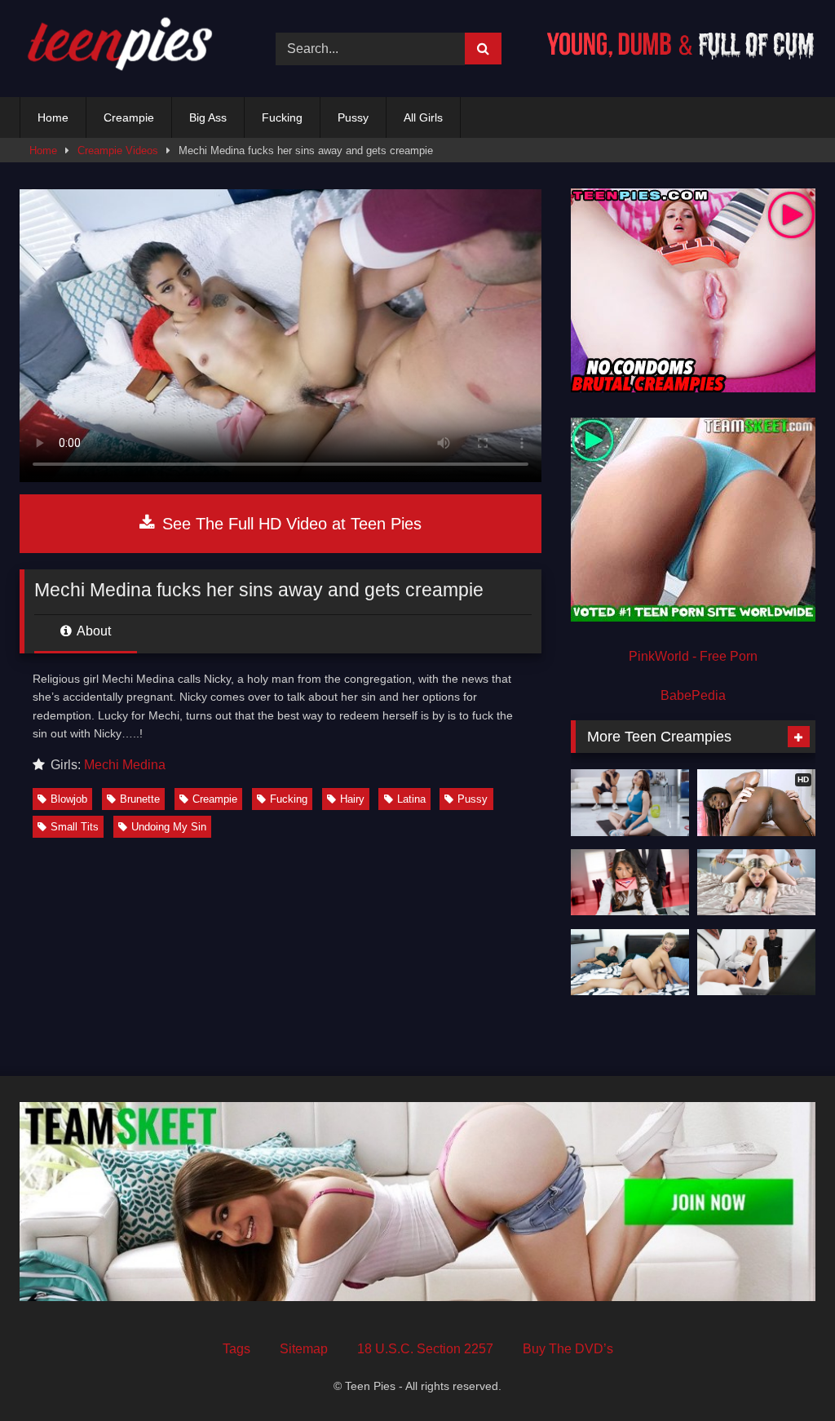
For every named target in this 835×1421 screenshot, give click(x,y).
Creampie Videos (117, 150)
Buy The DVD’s (568, 1349)
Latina (411, 799)
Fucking (282, 117)
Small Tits (75, 827)
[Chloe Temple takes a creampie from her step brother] (756, 962)
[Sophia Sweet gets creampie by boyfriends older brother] (630, 962)
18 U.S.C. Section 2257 (425, 1349)
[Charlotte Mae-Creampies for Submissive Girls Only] (630, 882)
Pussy (353, 117)
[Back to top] (784, 1372)
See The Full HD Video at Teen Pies (289, 524)
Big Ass (208, 117)
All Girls (423, 117)
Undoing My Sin (168, 827)
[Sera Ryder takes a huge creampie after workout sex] (630, 802)
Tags (236, 1349)
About (92, 631)
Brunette (140, 799)
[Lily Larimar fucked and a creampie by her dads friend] (756, 882)
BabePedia (693, 695)
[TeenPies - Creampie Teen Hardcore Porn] (129, 48)
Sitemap (304, 1349)
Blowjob (69, 799)
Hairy (352, 799)
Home (53, 117)
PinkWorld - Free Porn (693, 656)
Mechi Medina (125, 765)
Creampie (129, 117)
